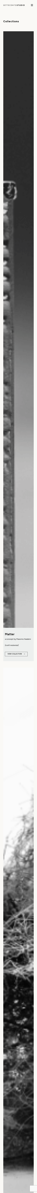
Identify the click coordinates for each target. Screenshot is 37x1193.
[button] (32, 5)
